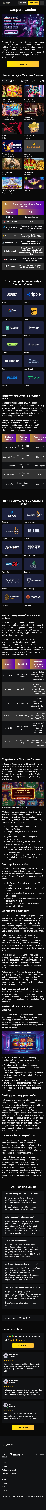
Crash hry (26, 81)
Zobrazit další (23, 1427)
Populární (5, 81)
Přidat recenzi (23, 1345)
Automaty (37, 81)
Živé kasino (15, 81)
